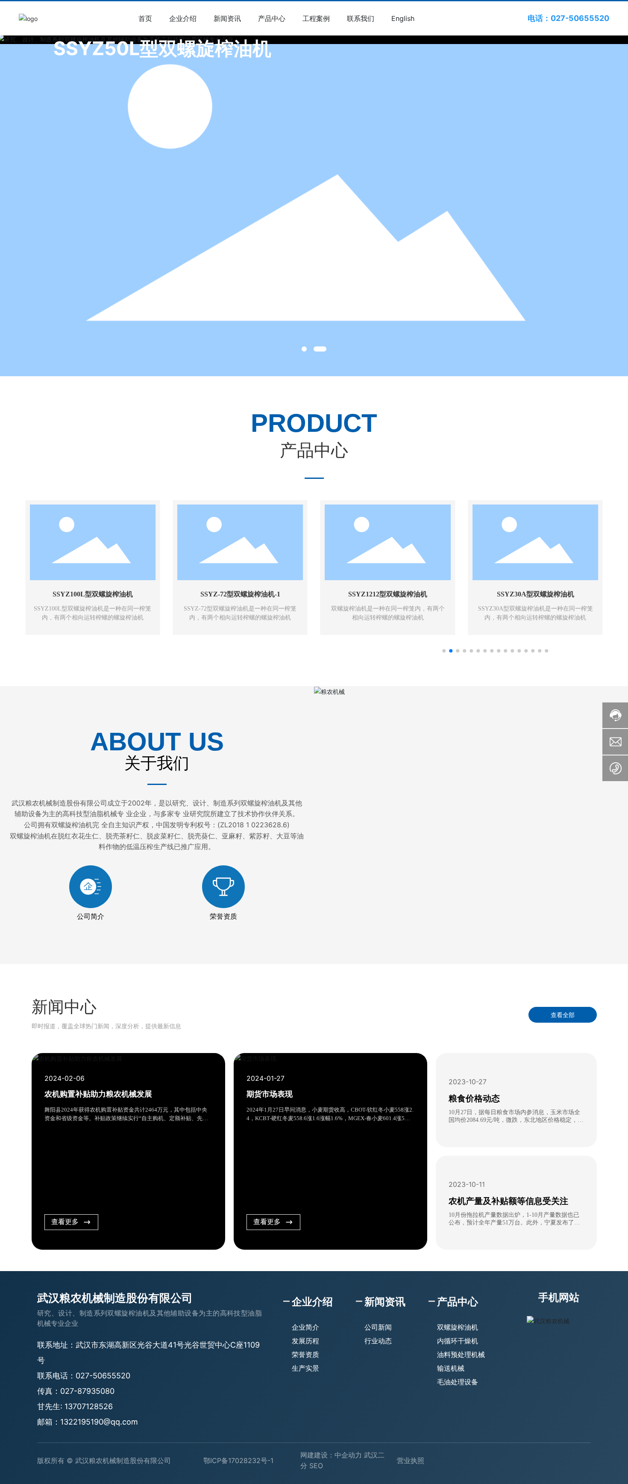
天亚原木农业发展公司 (535, 594)
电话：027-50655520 (568, 18)
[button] (304, 348)
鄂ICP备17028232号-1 (238, 1460)
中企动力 (348, 1455)
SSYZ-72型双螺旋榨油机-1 (92, 594)
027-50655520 (103, 1375)
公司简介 (90, 916)
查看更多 (65, 1222)
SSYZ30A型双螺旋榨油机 (387, 594)
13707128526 (89, 1406)
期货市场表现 (270, 1094)
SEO (316, 1465)
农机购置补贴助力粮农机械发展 (98, 1094)
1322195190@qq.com (99, 1421)
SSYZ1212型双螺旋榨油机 (240, 594)
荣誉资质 (223, 916)
